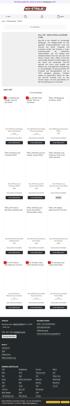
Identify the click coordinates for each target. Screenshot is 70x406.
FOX (3, 369)
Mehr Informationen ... (30, 403)
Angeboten (47, 2)
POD (20, 373)
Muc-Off (22, 389)
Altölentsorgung (42, 330)
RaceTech (56, 383)
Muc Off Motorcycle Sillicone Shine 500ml (36, 240)
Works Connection (25, 379)
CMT (3, 386)
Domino (38, 369)
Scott (20, 386)
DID (54, 373)
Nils (3, 376)
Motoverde (56, 379)
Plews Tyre (56, 376)
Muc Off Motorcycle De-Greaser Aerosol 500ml (36, 185)
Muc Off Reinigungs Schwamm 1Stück (58, 130)
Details (58, 197)
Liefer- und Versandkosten (46, 324)
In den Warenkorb (14, 142)
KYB (37, 392)
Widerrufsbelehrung (9, 358)
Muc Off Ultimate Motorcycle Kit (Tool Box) (58, 240)
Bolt (20, 383)
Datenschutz (6, 354)
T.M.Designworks (8, 396)
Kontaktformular (19, 332)
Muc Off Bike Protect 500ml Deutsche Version (36, 294)
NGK (20, 392)
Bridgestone (23, 369)
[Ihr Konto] (42, 16)
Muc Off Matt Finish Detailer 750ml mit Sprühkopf (36, 130)
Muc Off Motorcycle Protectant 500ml (14, 185)
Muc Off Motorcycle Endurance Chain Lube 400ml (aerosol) (58, 185)
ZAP (3, 383)
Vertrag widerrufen (9, 336)
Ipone (4, 379)
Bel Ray (38, 383)
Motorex (39, 379)
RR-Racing (39, 389)
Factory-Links (40, 373)
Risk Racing (23, 396)
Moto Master (6, 392)
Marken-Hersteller (10, 366)
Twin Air (5, 389)
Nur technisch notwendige (53, 402)
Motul (55, 369)
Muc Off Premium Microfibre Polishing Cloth (14, 240)
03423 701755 (18, 324)
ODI (37, 376)
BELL (3, 373)
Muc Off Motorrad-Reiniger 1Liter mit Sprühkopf (14, 130)
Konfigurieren (65, 402)
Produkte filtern (36, 27)
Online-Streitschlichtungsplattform (49, 334)
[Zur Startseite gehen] (35, 9)
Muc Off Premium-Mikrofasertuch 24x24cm (14, 294)
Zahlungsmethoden (43, 327)
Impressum (6, 348)
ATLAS (55, 386)
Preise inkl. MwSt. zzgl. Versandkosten (14, 137)
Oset (20, 376)
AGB (3, 351)
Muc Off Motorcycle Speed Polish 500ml (58, 294)
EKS (37, 386)
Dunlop (38, 396)
